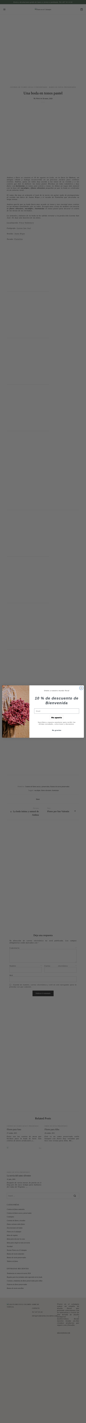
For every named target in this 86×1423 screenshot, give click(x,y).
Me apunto (56, 717)
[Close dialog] (81, 688)
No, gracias (56, 730)
